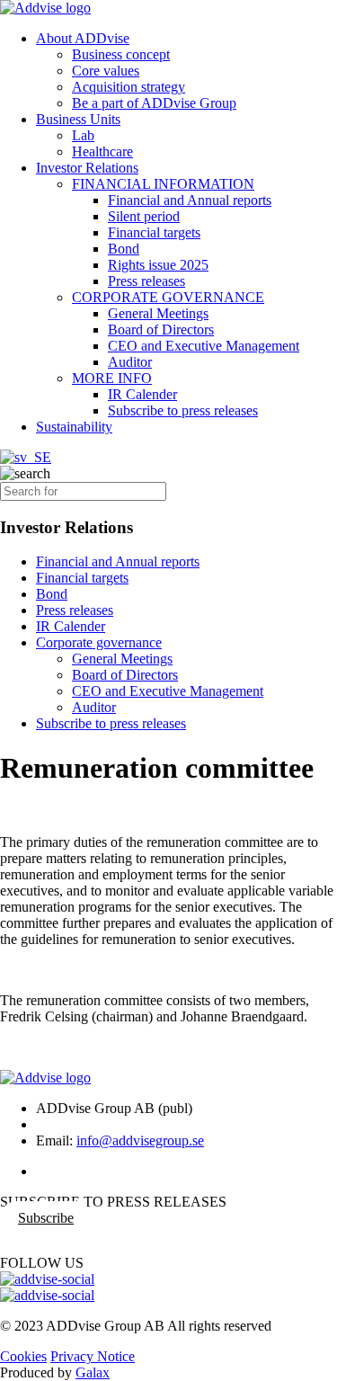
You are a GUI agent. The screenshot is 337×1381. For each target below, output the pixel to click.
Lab (83, 135)
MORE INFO (112, 378)
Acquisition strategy (128, 86)
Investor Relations (87, 167)
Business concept (121, 54)
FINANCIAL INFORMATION (163, 184)
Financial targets (154, 232)
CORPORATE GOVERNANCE (168, 297)
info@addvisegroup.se (140, 1140)
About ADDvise (82, 38)
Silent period (144, 216)
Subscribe (46, 1217)
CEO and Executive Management (203, 345)
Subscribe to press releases (183, 410)
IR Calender (142, 394)
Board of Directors (161, 329)
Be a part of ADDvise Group (154, 103)
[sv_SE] (25, 457)
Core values (105, 70)
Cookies (23, 1356)
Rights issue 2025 (158, 264)
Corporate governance (99, 642)
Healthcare (102, 151)
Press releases (146, 281)
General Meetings (158, 313)
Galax (92, 1372)
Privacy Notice (92, 1356)
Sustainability (74, 426)
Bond (123, 248)
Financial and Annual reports (189, 200)
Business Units (78, 119)
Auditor (130, 362)
